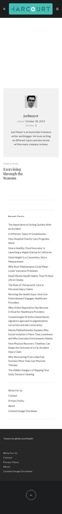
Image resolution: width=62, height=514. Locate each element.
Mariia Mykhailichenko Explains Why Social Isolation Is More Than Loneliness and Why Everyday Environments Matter (30, 334)
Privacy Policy (16, 400)
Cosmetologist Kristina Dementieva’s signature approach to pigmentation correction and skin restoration (28, 321)
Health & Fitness (10, 163)
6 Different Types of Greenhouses (27, 233)
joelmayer (31, 115)
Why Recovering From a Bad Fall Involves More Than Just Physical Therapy (26, 361)
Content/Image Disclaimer (22, 410)
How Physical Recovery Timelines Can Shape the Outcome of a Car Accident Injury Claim (29, 347)
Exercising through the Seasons (13, 173)
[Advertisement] (31, 51)
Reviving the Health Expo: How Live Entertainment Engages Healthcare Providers (28, 298)
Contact (12, 395)
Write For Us (15, 390)
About (11, 405)
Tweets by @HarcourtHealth (18, 438)
